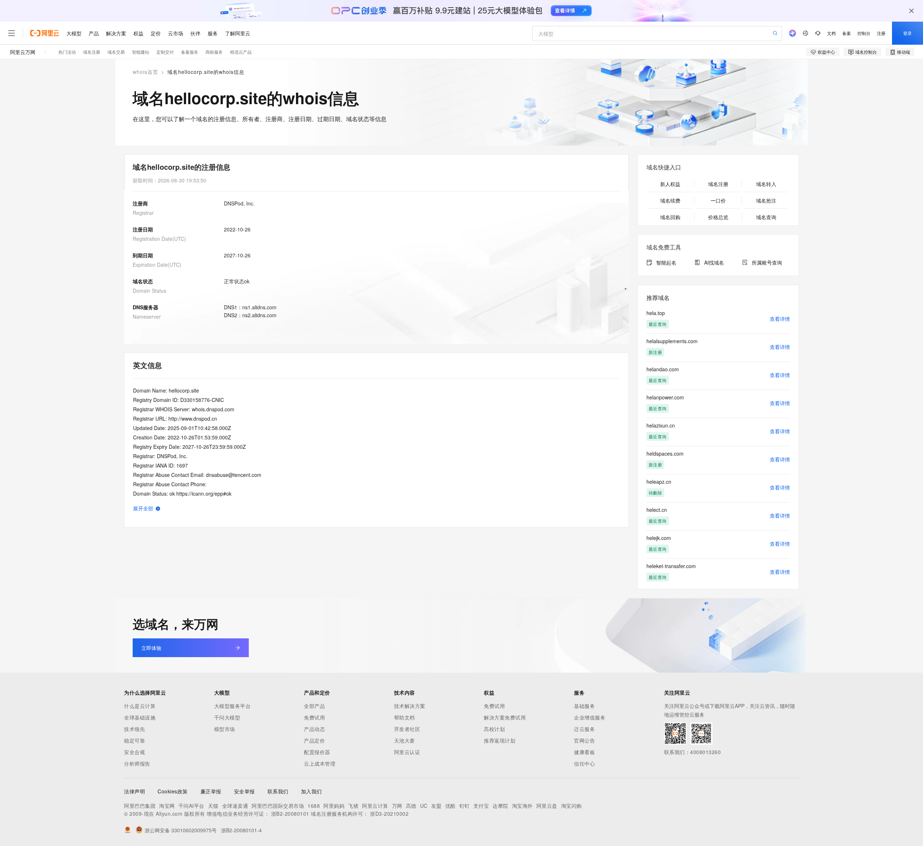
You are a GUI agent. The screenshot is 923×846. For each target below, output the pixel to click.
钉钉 (464, 805)
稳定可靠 (134, 740)
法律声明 (134, 791)
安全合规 (134, 752)
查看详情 (780, 318)
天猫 (213, 805)
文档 (831, 33)
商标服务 (214, 52)
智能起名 (666, 262)
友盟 (436, 805)
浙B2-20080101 (290, 813)
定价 (156, 33)
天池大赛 (404, 740)
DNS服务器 (145, 307)
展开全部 (143, 508)
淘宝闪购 (571, 805)
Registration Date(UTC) (159, 238)
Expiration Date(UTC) (157, 264)
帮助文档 (404, 717)
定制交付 (165, 52)
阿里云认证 (407, 752)
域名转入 (766, 183)
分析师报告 (137, 763)
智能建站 (140, 52)
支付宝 (481, 805)
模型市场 (224, 728)
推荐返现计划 (499, 740)
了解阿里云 (237, 33)
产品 (94, 33)
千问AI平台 (191, 805)
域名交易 (116, 52)
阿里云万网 (22, 52)
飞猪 (353, 805)
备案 (846, 33)
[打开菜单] (11, 33)
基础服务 (584, 705)
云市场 (175, 33)
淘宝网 (167, 805)
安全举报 (244, 791)
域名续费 (670, 200)
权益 (138, 33)
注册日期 (143, 229)
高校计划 (494, 728)
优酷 (450, 805)
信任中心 (584, 763)
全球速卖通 (235, 805)
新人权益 (670, 183)
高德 (411, 805)
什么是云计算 (139, 705)
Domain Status (149, 290)
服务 (213, 33)
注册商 (140, 203)
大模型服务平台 (232, 705)
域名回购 (670, 217)
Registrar (143, 212)
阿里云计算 (375, 805)
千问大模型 (227, 717)
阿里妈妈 (333, 805)
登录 (907, 33)
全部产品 (314, 705)
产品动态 (314, 728)
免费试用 (314, 717)
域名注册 (91, 52)
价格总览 (718, 217)
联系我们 (278, 791)
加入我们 (311, 791)
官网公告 (584, 740)
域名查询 (766, 217)
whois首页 (145, 71)
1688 (314, 805)
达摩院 (500, 805)
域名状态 (143, 281)
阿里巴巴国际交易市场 (278, 805)
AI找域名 (714, 262)
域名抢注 (766, 200)
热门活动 (67, 52)
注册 (881, 33)
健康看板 (584, 752)
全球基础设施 (139, 717)
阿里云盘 (546, 805)
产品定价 (314, 740)
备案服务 (189, 52)
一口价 (718, 200)
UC (424, 805)
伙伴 (195, 33)
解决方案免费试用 (505, 717)
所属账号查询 (767, 262)
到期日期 (143, 255)
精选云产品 (241, 52)
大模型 (73, 33)
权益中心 (826, 52)
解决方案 (116, 33)
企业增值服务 (589, 717)
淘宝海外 (522, 805)
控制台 (863, 33)
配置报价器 (317, 752)
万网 (397, 805)
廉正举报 (210, 791)
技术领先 (134, 728)
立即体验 (151, 647)
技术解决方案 (409, 705)
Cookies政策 (173, 791)
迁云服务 (584, 728)
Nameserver (147, 316)
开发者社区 (407, 728)
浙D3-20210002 (389, 813)
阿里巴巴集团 (139, 805)
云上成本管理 (319, 763)
